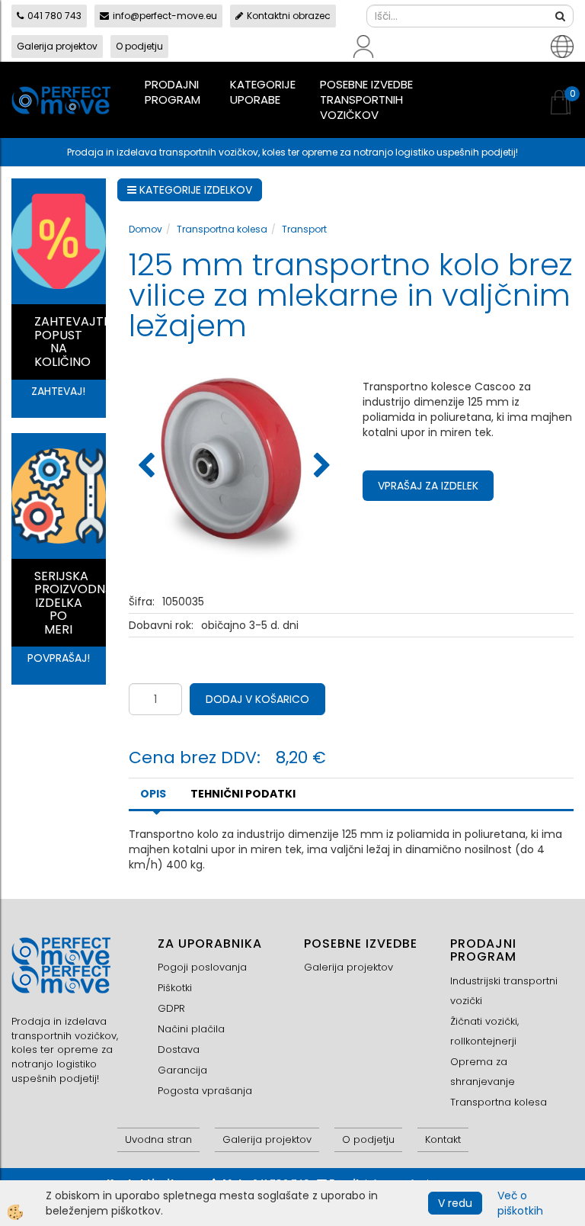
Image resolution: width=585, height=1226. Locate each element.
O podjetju (139, 46)
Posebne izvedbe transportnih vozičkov (366, 99)
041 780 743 (54, 15)
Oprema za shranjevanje (482, 1071)
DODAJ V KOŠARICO (257, 699)
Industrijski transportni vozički (504, 991)
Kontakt (443, 1139)
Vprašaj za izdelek (428, 485)
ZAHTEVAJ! (58, 391)
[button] (320, 466)
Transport (304, 229)
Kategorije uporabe (263, 92)
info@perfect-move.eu (165, 15)
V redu (455, 1203)
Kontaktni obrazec (289, 15)
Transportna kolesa (222, 229)
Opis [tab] (153, 793)
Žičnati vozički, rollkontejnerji (484, 1031)
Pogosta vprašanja (205, 1090)
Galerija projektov (57, 46)
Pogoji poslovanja (202, 967)
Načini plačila (191, 1029)
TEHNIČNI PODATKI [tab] (243, 793)
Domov (145, 229)
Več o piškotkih (520, 1203)
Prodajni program (172, 92)
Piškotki (175, 987)
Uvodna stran (158, 1139)
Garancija (182, 1070)
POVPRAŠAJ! (58, 658)
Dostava (179, 1049)
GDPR (171, 1008)
